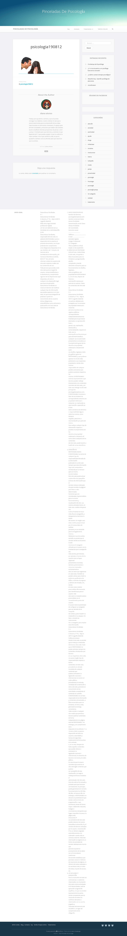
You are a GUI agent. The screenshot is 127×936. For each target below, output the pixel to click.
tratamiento (91, 202)
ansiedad (90, 128)
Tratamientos (87, 29)
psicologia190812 (26, 84)
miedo (90, 165)
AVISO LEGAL (16, 925)
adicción (90, 124)
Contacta (76, 29)
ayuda (89, 136)
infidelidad (91, 144)
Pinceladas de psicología (63, 12)
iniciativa (90, 149)
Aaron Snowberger (76, 931)
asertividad (91, 132)
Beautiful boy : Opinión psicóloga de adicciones (98, 80)
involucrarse (91, 153)
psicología (91, 177)
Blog (22, 925)
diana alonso (46, 113)
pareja (89, 169)
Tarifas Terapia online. (40, 925)
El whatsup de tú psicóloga (96, 64)
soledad (90, 198)
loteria (90, 157)
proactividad (91, 173)
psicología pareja (93, 190)
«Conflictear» (92, 85)
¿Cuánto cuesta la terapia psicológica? (99, 75)
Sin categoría (91, 194)
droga (89, 140)
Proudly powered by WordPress (54, 931)
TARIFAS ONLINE (103, 29)
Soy (68, 29)
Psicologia (91, 182)
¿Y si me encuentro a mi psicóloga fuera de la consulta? (98, 69)
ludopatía (90, 161)
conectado (35, 173)
